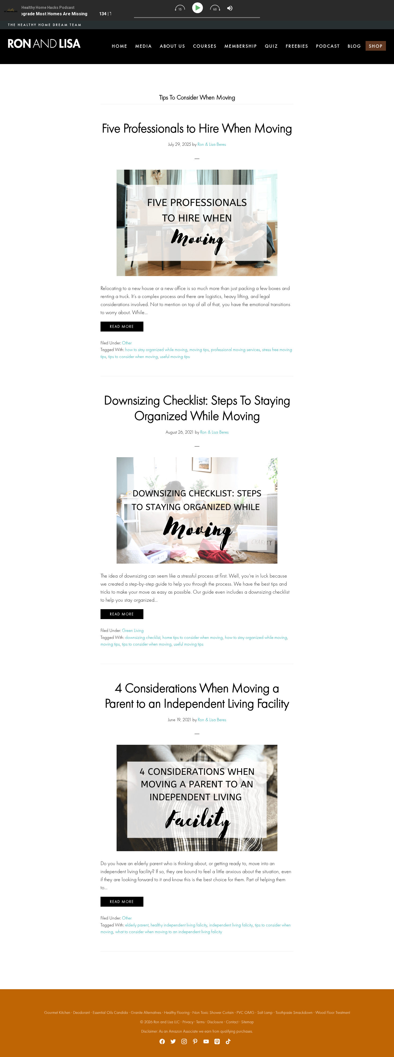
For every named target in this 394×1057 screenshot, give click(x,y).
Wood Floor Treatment (332, 1012)
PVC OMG (245, 1012)
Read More (122, 326)
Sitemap (247, 1022)
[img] (180, 8)
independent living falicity (231, 925)
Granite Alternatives (146, 1012)
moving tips (199, 349)
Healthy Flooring (176, 1012)
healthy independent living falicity (179, 925)
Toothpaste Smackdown (294, 1012)
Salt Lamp (265, 1012)
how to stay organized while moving (156, 349)
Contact (232, 1022)
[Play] (198, 8)
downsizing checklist (142, 637)
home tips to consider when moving (192, 637)
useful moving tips (175, 356)
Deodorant (81, 1012)
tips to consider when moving (133, 356)
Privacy (188, 1022)
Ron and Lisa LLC (167, 1022)
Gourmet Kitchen (57, 1012)
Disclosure (215, 1022)
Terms (200, 1022)
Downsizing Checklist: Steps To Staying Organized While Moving (197, 408)
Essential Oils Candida (110, 1012)
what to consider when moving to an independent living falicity (168, 932)
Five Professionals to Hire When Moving (197, 128)
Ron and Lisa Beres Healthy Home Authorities (44, 43)
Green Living (133, 630)
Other (127, 343)
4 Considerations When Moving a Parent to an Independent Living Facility (197, 696)
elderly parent (136, 925)
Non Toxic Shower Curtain (213, 1012)
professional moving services (235, 349)
